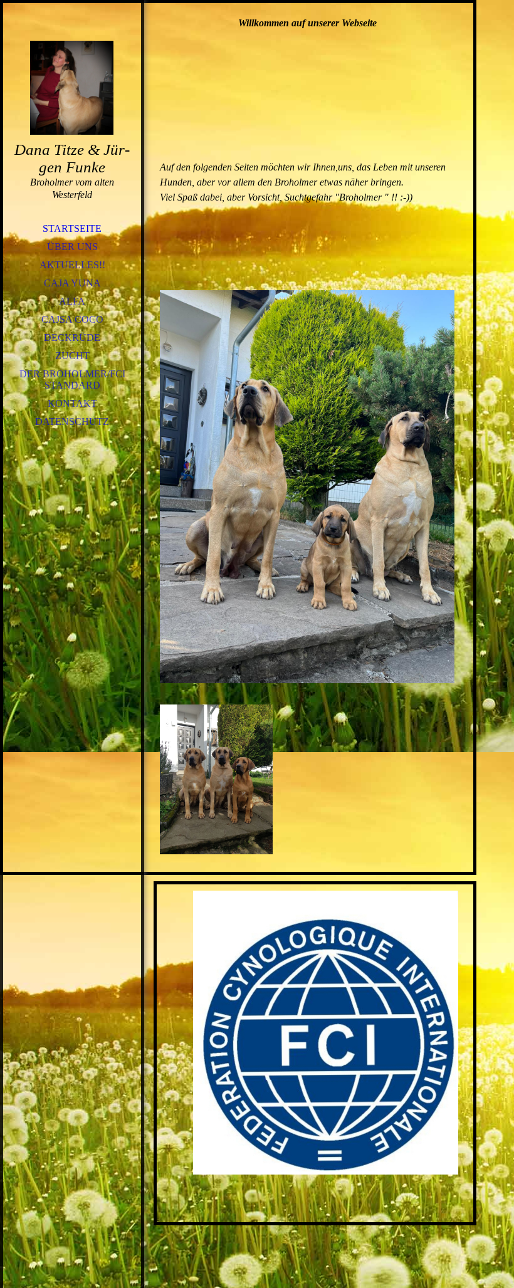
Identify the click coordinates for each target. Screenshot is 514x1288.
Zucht (72, 355)
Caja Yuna (72, 283)
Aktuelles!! (72, 264)
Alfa (72, 301)
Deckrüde (72, 337)
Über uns (72, 246)
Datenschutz (72, 421)
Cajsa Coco (72, 319)
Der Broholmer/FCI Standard (72, 379)
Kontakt (72, 403)
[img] (72, 88)
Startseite (72, 228)
